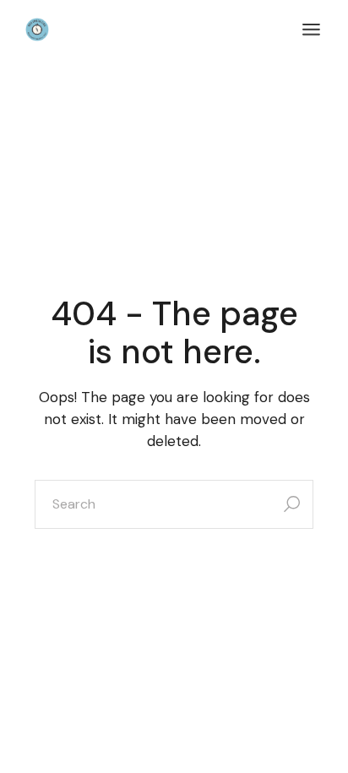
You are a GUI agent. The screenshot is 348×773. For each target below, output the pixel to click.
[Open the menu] (311, 29)
